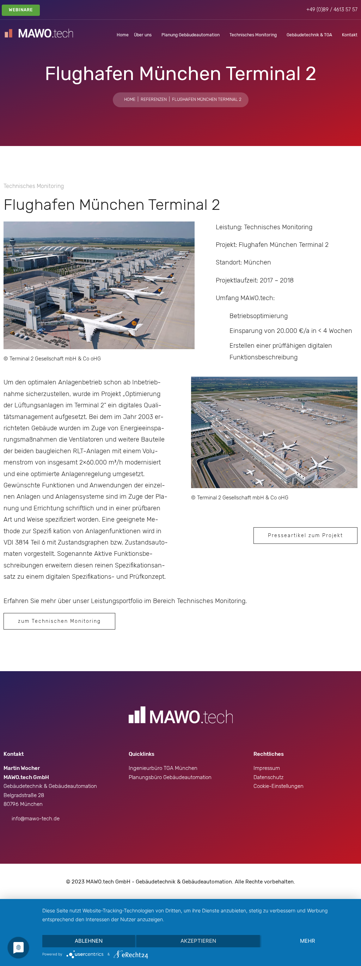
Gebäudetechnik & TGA (309, 34)
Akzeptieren (198, 940)
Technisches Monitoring (253, 34)
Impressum (266, 768)
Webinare (21, 9)
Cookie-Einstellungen (278, 786)
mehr (307, 940)
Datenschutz (268, 777)
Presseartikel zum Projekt (305, 536)
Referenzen (154, 99)
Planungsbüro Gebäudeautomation (170, 777)
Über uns (143, 34)
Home (123, 34)
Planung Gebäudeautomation (190, 34)
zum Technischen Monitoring (59, 621)
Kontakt (349, 34)
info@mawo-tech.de (36, 818)
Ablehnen (89, 940)
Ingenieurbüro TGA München (163, 768)
